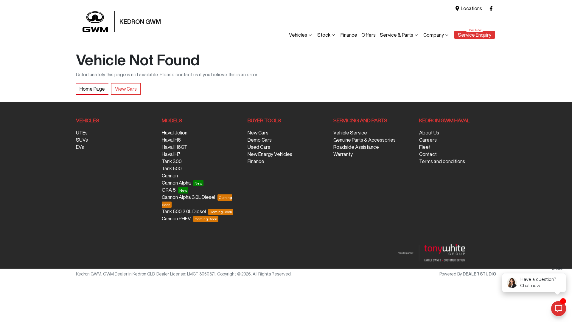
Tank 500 (172, 168)
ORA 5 (169, 190)
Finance (349, 34)
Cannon (170, 175)
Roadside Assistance (356, 147)
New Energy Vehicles (270, 154)
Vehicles (298, 34)
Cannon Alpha (176, 182)
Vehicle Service (350, 132)
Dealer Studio (479, 274)
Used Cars (259, 147)
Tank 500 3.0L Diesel (184, 211)
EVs (80, 147)
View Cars (126, 88)
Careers (428, 139)
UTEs (82, 132)
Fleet (424, 147)
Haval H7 (171, 154)
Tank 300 (172, 161)
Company (433, 34)
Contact (428, 154)
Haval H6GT (174, 147)
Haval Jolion (174, 132)
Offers (368, 34)
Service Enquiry (474, 34)
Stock (323, 34)
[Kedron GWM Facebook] (492, 8)
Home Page (92, 88)
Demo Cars (260, 139)
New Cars (258, 132)
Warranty (343, 154)
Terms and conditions (442, 161)
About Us (429, 132)
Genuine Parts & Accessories (364, 139)
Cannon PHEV (176, 218)
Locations (471, 8)
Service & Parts (396, 34)
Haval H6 (171, 139)
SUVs (82, 139)
